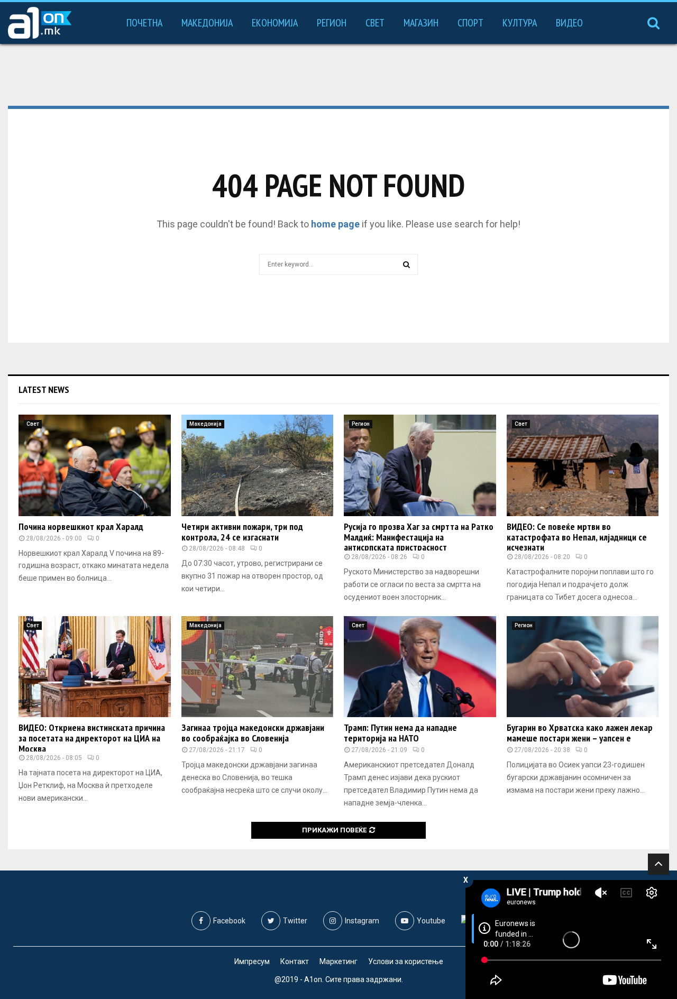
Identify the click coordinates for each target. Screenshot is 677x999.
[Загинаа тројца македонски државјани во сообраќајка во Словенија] (257, 667)
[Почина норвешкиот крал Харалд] (95, 465)
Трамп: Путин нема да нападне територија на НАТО (400, 732)
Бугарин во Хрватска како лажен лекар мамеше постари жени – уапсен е (580, 732)
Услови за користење (405, 961)
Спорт (470, 23)
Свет (375, 23)
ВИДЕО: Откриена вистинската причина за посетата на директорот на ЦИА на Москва (92, 738)
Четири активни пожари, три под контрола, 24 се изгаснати (242, 531)
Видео (569, 23)
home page (335, 224)
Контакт (294, 961)
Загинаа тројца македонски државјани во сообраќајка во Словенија (252, 732)
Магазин (421, 23)
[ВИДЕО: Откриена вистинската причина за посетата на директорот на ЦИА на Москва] (95, 667)
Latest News (44, 389)
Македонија (207, 23)
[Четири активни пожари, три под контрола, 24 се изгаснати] (257, 465)
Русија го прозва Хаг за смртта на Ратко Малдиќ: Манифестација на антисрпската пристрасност (418, 537)
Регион (331, 23)
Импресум (252, 961)
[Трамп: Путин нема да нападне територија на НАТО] (420, 667)
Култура (519, 23)
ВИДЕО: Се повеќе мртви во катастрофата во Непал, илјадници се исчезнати (577, 537)
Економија (275, 23)
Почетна (144, 23)
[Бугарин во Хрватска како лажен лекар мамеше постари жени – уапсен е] (583, 667)
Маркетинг (338, 961)
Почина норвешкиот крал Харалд (81, 526)
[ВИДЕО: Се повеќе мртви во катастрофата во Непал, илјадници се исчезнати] (583, 465)
